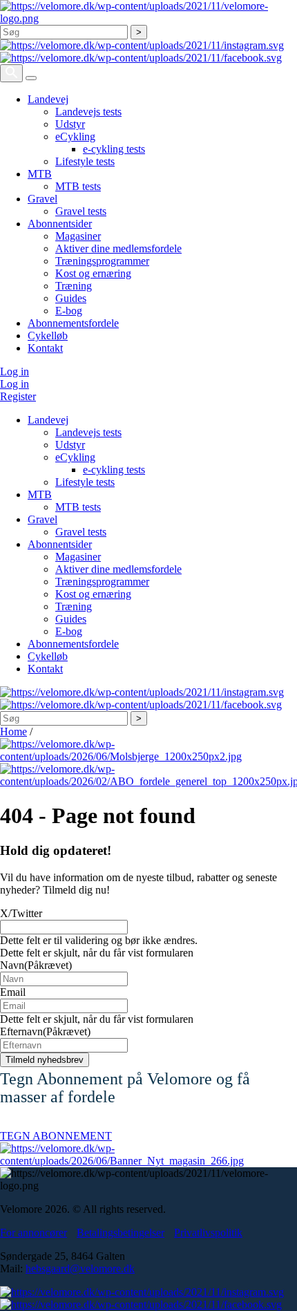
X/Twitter (21, 913)
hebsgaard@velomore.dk (80, 1268)
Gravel (42, 199)
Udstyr (70, 124)
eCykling (75, 136)
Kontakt (45, 348)
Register (18, 396)
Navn (36, 965)
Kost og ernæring (93, 273)
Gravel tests (80, 211)
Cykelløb (48, 335)
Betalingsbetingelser (120, 1232)
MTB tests (78, 186)
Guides (70, 298)
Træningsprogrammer (102, 261)
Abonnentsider (60, 223)
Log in (14, 371)
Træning (73, 286)
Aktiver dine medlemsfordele (118, 248)
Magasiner (78, 236)
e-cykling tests (114, 149)
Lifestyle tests (85, 161)
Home (13, 731)
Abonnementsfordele (73, 323)
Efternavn (45, 1031)
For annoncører (33, 1232)
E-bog (68, 311)
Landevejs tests (88, 111)
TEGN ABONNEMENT (56, 1136)
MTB (40, 174)
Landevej (48, 99)
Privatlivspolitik (208, 1232)
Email (13, 992)
